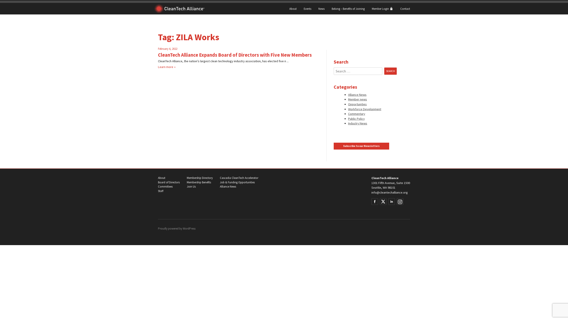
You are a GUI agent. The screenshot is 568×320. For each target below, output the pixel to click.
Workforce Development (364, 109)
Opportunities (357, 104)
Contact (405, 8)
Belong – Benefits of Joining (348, 8)
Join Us (191, 186)
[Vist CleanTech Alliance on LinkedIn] (391, 201)
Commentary (356, 114)
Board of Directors (169, 182)
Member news (357, 99)
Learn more (165, 67)
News (321, 8)
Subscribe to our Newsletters (361, 146)
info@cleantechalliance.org (389, 192)
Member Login (381, 8)
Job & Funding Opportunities (237, 182)
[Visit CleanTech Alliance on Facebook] (374, 201)
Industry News (357, 123)
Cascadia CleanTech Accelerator (239, 178)
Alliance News (357, 95)
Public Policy (356, 119)
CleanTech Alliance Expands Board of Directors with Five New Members (235, 55)
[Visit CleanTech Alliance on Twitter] (383, 201)
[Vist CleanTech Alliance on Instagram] (400, 201)
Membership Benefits (199, 182)
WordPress (189, 228)
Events (307, 8)
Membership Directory (200, 178)
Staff (160, 191)
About (293, 8)
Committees (165, 186)
